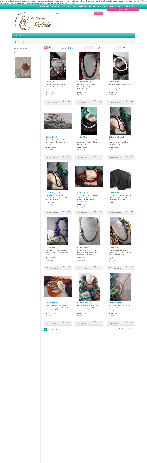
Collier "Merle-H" (84, 302)
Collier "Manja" (83, 247)
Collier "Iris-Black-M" (54, 192)
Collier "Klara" (51, 247)
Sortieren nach (88, 48)
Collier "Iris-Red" (84, 192)
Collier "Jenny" (114, 192)
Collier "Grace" (83, 137)
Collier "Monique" (116, 302)
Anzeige (118, 48)
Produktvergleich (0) (67, 48)
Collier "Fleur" (51, 137)
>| (56, 329)
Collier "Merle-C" (52, 302)
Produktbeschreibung (20, 48)
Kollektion (18, 35)
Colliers (23, 42)
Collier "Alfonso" (52, 82)
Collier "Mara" (114, 247)
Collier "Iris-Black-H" (117, 137)
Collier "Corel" (114, 82)
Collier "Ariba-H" (84, 82)
